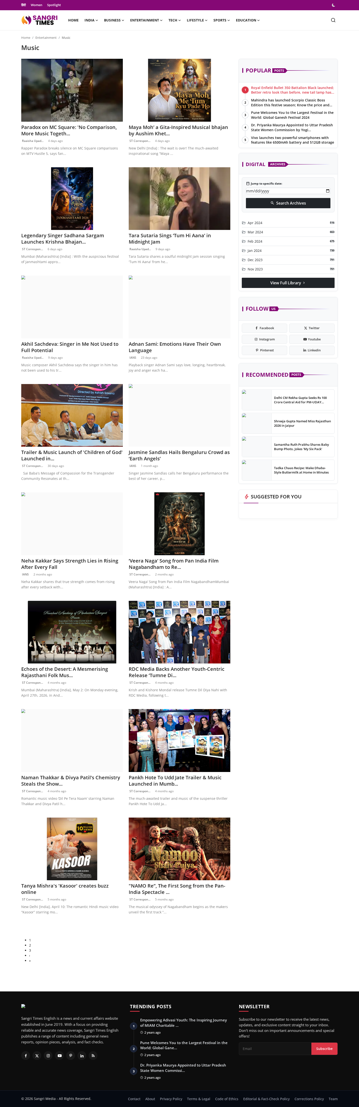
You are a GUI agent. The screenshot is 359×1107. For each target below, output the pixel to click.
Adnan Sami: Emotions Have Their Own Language (175, 347)
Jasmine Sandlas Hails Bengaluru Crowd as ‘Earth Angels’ (179, 455)
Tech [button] (173, 20)
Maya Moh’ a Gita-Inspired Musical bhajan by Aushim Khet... (178, 130)
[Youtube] (59, 1055)
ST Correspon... (139, 141)
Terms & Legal (198, 1099)
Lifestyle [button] (195, 20)
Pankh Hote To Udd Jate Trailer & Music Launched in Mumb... (175, 780)
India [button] (89, 20)
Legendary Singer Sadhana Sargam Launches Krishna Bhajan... (62, 238)
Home (73, 20)
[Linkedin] (81, 1055)
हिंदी (23, 5)
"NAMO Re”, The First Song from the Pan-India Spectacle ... (177, 889)
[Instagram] (48, 1055)
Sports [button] (219, 20)
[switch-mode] (334, 5)
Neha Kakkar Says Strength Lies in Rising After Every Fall (69, 564)
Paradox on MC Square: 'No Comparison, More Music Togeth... (69, 130)
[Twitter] (36, 1055)
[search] (333, 20)
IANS (132, 358)
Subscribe (324, 1048)
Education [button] (246, 20)
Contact (134, 1099)
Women (36, 5)
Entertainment (46, 37)
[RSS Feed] (93, 1055)
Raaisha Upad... (32, 141)
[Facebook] (25, 1055)
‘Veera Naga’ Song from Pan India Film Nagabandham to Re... (174, 564)
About (150, 1099)
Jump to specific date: (264, 183)
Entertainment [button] (144, 20)
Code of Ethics (226, 1099)
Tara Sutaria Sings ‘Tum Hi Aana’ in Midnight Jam (170, 238)
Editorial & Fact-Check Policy (266, 1099)
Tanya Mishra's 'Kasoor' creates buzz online (65, 889)
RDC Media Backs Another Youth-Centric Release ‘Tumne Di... (176, 672)
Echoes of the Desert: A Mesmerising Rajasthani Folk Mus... (64, 672)
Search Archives (288, 203)
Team (333, 1099)
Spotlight (54, 5)
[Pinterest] (70, 1055)
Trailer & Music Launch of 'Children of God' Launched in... (72, 455)
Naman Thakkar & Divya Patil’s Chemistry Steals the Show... (70, 780)
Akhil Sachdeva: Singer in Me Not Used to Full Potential (69, 347)
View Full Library (288, 283)
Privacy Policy (171, 1099)
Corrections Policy (309, 1099)
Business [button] (112, 20)
